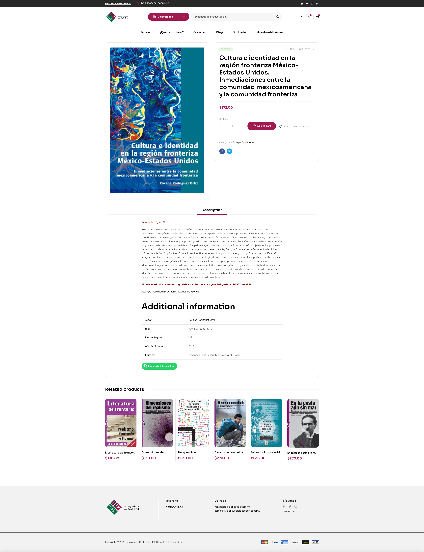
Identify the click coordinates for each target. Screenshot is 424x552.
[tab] (212, 211)
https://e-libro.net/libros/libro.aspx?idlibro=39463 (170, 291)
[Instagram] (312, 4)
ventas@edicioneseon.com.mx (232, 506)
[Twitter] (307, 4)
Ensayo (237, 142)
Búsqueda (277, 17)
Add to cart (264, 125)
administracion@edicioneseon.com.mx (237, 510)
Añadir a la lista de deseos (296, 126)
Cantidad (223, 119)
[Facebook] (302, 4)
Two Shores (248, 142)
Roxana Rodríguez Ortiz (201, 319)
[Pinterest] (317, 4)
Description (212, 210)
